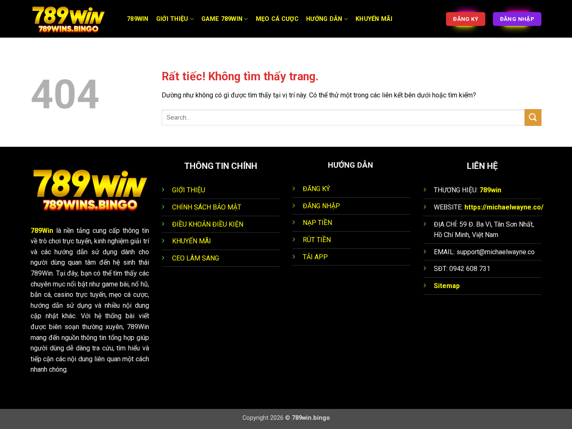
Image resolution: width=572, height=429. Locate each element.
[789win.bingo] (72, 19)
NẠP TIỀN (317, 223)
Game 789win (221, 19)
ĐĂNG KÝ (316, 189)
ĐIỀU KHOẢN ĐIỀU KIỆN (207, 224)
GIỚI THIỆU (188, 190)
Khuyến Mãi (374, 19)
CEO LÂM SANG (195, 258)
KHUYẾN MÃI (191, 241)
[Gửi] (533, 117)
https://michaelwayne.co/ (504, 207)
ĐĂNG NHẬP (321, 206)
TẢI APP (315, 257)
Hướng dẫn (324, 19)
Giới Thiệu (172, 19)
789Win (42, 231)
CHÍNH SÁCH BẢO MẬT (206, 207)
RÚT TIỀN (317, 240)
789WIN (138, 19)
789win (490, 190)
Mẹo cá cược (277, 19)
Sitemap (447, 286)
